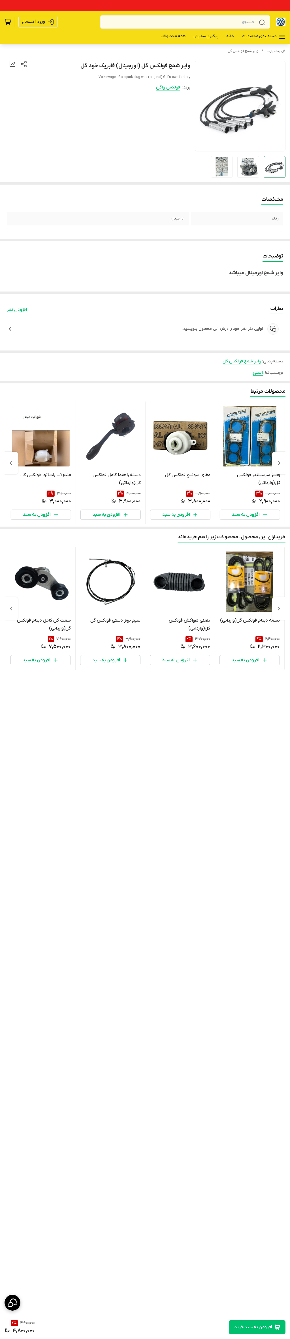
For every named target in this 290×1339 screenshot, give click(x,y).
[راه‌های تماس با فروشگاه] (12, 1303)
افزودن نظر (17, 309)
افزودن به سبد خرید (253, 1327)
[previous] (279, 463)
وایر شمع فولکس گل (243, 51)
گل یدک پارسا (275, 51)
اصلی (258, 372)
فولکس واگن (168, 87)
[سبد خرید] (8, 21)
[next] (11, 463)
